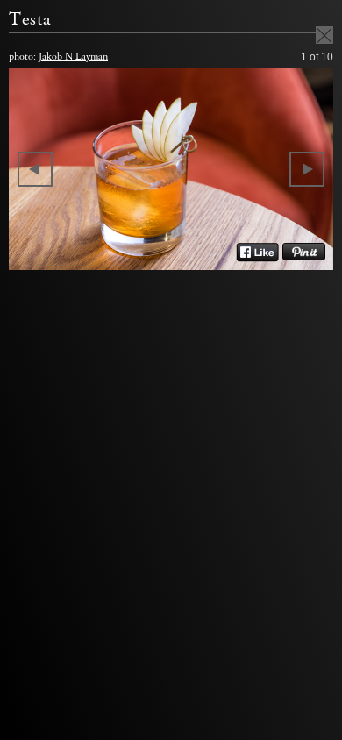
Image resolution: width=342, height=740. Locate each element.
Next (307, 169)
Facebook (257, 252)
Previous (35, 169)
